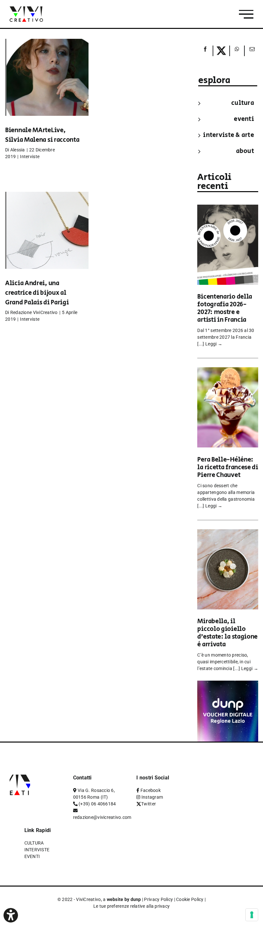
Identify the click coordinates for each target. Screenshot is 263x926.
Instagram (152, 797)
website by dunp (124, 899)
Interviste (29, 156)
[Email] (251, 51)
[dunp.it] (227, 685)
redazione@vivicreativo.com (102, 817)
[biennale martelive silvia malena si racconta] (47, 87)
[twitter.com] (221, 51)
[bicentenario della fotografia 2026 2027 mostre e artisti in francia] (227, 209)
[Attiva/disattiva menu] (246, 14)
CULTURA (242, 103)
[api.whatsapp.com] (237, 51)
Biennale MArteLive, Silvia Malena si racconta (42, 135)
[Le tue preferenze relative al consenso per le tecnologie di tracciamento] (252, 915)
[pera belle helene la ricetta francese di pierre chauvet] (227, 371)
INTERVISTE (37, 849)
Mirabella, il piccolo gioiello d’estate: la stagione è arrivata (227, 633)
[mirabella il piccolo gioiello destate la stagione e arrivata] (227, 533)
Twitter (148, 803)
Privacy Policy (158, 899)
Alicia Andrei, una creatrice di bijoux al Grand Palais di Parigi (37, 293)
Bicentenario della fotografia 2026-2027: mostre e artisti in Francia (224, 308)
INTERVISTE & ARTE (228, 135)
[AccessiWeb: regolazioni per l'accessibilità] (10, 915)
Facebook (150, 790)
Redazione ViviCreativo (34, 312)
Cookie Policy (190, 899)
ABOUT (245, 151)
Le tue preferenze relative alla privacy (131, 906)
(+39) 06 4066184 (97, 803)
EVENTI (244, 119)
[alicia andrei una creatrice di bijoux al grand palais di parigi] (47, 240)
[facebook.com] (205, 51)
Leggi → (213, 343)
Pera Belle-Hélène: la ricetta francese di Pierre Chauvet (227, 467)
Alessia (17, 149)
